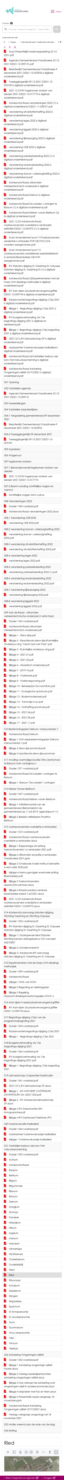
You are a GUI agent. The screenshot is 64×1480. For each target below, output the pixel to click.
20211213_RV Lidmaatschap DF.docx (29, 1085)
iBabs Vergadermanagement (20, 1478)
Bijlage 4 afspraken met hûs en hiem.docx (32, 1391)
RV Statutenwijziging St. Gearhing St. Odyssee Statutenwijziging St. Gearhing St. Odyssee (32, 928)
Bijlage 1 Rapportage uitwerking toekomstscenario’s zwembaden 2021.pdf (27, 847)
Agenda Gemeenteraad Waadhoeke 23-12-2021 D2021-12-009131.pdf (32, 62)
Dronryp (13, 1212)
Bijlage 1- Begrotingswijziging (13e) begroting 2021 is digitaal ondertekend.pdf (32, 331)
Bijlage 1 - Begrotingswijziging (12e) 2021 (31, 1036)
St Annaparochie (18, 1311)
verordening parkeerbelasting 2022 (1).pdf (32, 572)
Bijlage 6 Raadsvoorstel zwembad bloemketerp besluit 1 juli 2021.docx (25, 892)
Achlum (13, 1159)
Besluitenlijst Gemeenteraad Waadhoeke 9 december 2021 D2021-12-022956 (30, 426)
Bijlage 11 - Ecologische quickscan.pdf (30, 691)
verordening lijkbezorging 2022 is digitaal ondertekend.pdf (29, 140)
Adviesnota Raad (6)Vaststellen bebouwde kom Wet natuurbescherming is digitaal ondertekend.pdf (31, 360)
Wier (11, 1337)
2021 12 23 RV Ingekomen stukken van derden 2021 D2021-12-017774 (28, 478)
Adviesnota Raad (18, 976)
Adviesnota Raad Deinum (23, 734)
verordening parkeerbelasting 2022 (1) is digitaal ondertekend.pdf (29, 157)
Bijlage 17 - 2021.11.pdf (21, 722)
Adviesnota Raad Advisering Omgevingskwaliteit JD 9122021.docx (25, 1407)
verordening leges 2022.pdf (24, 560)
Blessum (13, 1191)
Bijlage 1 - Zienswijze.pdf (22, 635)
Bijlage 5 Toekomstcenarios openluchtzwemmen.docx (21, 883)
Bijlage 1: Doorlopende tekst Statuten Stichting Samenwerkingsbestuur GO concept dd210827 (30, 939)
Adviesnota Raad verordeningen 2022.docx (33, 511)
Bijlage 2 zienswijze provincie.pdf (26, 748)
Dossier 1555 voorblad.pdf (23, 1154)
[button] (57, 29)
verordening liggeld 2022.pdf (25, 606)
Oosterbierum (16, 1259)
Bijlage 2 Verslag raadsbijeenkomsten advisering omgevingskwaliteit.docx (27, 1375)
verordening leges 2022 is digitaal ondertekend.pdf (25, 122)
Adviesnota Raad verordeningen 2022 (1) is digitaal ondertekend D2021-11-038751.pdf (31, 104)
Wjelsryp (13, 1348)
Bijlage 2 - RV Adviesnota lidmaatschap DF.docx (28, 1101)
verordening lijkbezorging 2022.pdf (28, 594)
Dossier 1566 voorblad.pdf (23, 1051)
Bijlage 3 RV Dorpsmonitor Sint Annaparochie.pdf (23, 1110)
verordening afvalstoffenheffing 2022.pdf (32, 549)
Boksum (13, 1196)
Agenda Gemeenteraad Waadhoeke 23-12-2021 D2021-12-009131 (32, 395)
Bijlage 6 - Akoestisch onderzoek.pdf (28, 665)
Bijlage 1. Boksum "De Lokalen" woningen (31, 782)
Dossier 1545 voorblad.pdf (23, 506)
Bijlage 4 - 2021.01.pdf (20, 654)
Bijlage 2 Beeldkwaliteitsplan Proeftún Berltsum (27, 818)
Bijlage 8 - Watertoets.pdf (22, 675)
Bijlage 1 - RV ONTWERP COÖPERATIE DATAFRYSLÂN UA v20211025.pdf (27, 1093)
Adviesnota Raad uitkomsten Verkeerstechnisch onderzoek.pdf (23, 628)
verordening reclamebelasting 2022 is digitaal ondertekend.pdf (27, 166)
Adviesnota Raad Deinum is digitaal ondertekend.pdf (27, 196)
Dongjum (13, 1206)
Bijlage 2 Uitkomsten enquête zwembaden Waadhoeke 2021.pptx (30, 856)
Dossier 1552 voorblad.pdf (23, 1359)
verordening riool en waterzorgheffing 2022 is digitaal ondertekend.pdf (32, 175)
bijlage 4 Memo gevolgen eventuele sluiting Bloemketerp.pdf (31, 874)
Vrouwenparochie (19, 1332)
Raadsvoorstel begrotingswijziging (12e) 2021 (34, 1031)
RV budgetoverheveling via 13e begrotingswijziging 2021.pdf (24, 1058)
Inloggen (48, 1478)
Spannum (14, 1306)
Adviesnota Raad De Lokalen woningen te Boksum (30, 775)
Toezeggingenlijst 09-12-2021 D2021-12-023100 (28, 441)
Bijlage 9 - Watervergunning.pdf (26, 680)
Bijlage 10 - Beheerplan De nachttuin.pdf (31, 686)
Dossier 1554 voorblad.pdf (23, 1026)
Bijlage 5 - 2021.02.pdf (20, 659)
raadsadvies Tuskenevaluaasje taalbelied (32, 1134)
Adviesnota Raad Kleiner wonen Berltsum (31, 799)
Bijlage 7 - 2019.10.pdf (20, 670)
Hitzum (12, 1227)
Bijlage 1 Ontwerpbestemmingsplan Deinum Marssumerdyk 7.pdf (31, 741)
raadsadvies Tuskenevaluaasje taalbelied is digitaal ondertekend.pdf (31, 349)
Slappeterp (15, 1301)
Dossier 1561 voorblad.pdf (23, 1080)
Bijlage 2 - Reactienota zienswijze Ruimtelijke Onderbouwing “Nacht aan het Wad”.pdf (31, 642)
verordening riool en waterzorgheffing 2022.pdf (28, 536)
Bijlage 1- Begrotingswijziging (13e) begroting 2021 (32, 1067)
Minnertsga (15, 1248)
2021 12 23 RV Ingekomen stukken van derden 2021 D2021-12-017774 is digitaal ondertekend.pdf (28, 94)
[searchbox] (27, 29)
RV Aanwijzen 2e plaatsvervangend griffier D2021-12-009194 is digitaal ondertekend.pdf (30, 292)
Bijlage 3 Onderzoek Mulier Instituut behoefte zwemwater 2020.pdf (31, 865)
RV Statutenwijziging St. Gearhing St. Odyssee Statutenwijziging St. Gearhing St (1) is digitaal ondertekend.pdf (32, 269)
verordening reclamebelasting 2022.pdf (31, 583)
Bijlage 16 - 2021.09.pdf (21, 717)
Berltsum (13, 1175)
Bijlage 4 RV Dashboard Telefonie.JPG (29, 1117)
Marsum (13, 1238)
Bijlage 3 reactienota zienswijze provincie (31, 753)
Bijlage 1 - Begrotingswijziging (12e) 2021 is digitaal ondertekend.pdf (30, 310)
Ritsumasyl (14, 1280)
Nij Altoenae (15, 1254)
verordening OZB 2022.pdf (23, 522)
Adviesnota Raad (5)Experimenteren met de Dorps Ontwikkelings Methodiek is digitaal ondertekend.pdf (31, 282)
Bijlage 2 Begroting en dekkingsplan (28, 987)
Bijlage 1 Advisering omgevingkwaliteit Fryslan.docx (28, 1367)
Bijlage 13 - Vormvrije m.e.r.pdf (25, 701)
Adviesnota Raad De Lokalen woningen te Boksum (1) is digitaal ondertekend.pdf (30, 205)
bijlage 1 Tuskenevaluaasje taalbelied (29, 1139)
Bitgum (12, 1180)
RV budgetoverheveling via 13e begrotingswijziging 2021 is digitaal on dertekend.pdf (25, 321)
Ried (11, 1275)
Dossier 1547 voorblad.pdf (23, 793)
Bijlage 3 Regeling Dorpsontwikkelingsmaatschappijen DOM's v (29, 994)
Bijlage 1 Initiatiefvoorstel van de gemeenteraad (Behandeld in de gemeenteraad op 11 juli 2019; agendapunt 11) (31, 808)
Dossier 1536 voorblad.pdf (23, 921)
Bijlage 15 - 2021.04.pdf (21, 712)
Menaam (14, 1243)
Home (6, 42)
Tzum (11, 1322)
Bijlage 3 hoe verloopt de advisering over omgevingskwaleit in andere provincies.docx (29, 1384)
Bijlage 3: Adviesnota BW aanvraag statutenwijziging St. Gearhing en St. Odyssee (29, 954)
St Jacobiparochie (19, 1316)
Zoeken (6, 23)
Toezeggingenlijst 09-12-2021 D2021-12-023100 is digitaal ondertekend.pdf (28, 83)
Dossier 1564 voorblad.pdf (23, 1128)
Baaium (13, 1170)
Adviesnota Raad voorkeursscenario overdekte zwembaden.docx (27, 839)
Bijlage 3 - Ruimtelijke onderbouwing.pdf (31, 649)
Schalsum (14, 1285)
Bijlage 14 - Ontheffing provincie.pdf (29, 707)
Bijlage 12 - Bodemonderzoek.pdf (27, 696)
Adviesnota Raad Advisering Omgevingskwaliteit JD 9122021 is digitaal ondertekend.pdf (27, 372)
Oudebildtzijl (15, 1264)
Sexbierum (14, 1290)
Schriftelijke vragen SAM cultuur (26, 494)
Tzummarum (15, 1327)
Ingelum (13, 1233)
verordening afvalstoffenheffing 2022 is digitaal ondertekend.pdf (28, 113)
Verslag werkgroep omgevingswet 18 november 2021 (27, 1416)
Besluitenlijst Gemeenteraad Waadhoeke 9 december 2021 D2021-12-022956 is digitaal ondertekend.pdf (30, 73)
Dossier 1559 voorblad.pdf (23, 971)
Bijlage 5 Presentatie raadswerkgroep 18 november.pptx (29, 1398)
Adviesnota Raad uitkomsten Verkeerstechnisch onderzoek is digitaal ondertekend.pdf (26, 186)
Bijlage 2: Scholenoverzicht (23, 947)
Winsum (13, 1343)
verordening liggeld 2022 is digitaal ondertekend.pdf (26, 131)
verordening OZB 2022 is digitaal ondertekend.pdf (24, 149)
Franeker (13, 1217)
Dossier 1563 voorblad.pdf (23, 621)
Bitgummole (15, 1185)
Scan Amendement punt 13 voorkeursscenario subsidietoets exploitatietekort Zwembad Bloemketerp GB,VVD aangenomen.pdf (31, 255)
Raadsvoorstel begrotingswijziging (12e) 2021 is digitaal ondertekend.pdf (32, 301)
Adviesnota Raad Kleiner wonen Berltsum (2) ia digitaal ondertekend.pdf (31, 214)
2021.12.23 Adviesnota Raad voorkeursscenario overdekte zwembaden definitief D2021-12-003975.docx (28, 902)
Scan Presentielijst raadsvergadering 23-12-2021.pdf (30, 53)
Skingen (13, 1296)
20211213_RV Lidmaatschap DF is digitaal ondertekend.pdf (30, 340)
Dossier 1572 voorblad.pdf (23, 831)
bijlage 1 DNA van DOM (22, 981)
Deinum (13, 1201)
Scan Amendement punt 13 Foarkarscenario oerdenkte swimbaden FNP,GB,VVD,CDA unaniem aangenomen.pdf (32, 241)
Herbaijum (14, 1222)
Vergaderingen (16, 42)
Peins (11, 1269)
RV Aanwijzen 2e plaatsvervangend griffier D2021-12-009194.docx (30, 1009)
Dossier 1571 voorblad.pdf (23, 768)
